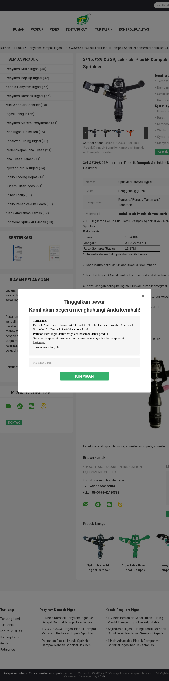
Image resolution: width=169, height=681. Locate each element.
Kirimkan (84, 376)
